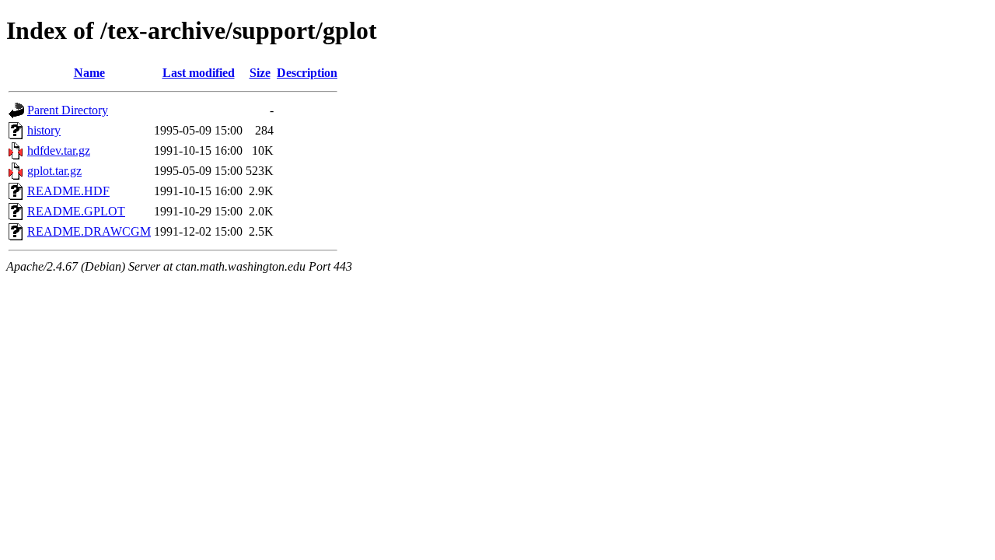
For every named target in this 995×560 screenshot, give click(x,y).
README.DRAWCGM (89, 231)
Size (260, 72)
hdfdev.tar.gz (58, 150)
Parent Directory (67, 110)
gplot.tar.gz (54, 170)
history (44, 130)
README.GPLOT (76, 211)
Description (307, 72)
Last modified (198, 72)
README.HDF (68, 191)
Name (89, 72)
